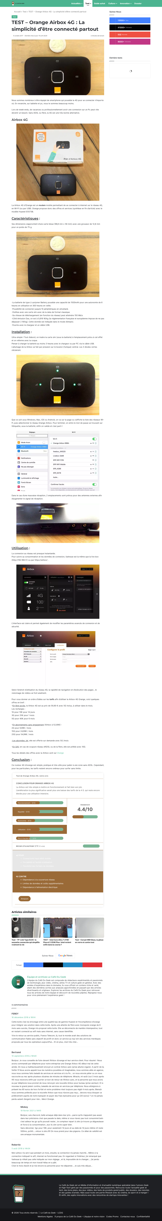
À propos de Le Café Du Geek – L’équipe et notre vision (79, 1216)
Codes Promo (112, 1216)
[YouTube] (69, 1199)
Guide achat (99, 3)
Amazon (24, 899)
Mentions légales (45, 1216)
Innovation (125, 3)
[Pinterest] (92, 965)
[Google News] (65, 955)
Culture (111, 3)
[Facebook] (33, 965)
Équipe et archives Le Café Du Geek (46, 977)
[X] (53, 965)
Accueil (17, 11)
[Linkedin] (73, 965)
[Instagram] (71, 1199)
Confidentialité (143, 1216)
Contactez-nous (127, 1216)
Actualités (76, 3)
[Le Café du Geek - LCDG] (18, 3)
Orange (60, 753)
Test (87, 3)
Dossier (138, 3)
